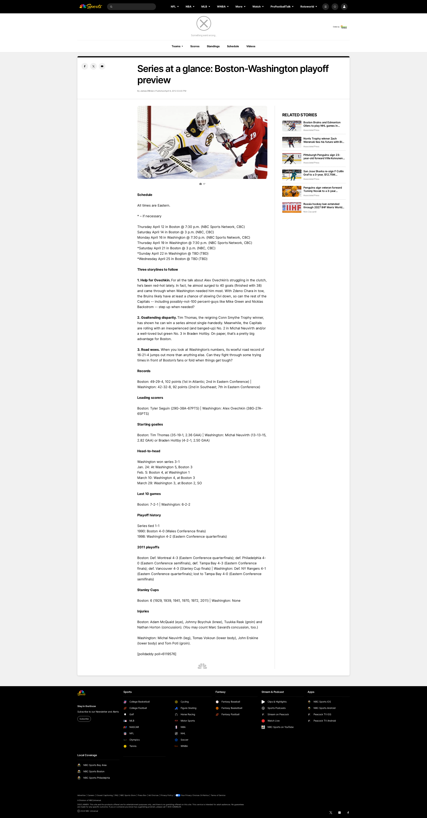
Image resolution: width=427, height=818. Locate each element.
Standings (213, 46)
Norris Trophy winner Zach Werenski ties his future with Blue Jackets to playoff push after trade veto (324, 140)
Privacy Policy (167, 795)
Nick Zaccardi (309, 211)
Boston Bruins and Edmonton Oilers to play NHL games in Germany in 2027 (322, 124)
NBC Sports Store (128, 795)
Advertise (81, 795)
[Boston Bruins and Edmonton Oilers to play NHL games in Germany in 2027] (291, 126)
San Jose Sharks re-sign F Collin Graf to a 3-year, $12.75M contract (323, 173)
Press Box (142, 795)
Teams (176, 46)
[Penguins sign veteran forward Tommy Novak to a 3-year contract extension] (291, 191)
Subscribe (84, 719)
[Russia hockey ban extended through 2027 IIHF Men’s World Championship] (291, 207)
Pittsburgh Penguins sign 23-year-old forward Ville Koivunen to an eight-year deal (323, 156)
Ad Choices (153, 795)
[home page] (90, 7)
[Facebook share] (84, 66)
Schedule (233, 46)
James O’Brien (147, 91)
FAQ (116, 795)
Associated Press (311, 130)
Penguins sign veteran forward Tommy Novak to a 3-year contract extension (322, 189)
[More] (325, 6)
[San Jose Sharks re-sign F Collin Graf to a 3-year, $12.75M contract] (291, 175)
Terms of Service (218, 795)
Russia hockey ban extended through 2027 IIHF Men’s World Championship (322, 205)
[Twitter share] (93, 66)
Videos (250, 46)
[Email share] (102, 66)
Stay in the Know (86, 706)
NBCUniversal (95, 800)
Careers (91, 795)
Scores (194, 46)
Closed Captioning (104, 795)
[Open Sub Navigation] (178, 6)
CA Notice (204, 795)
